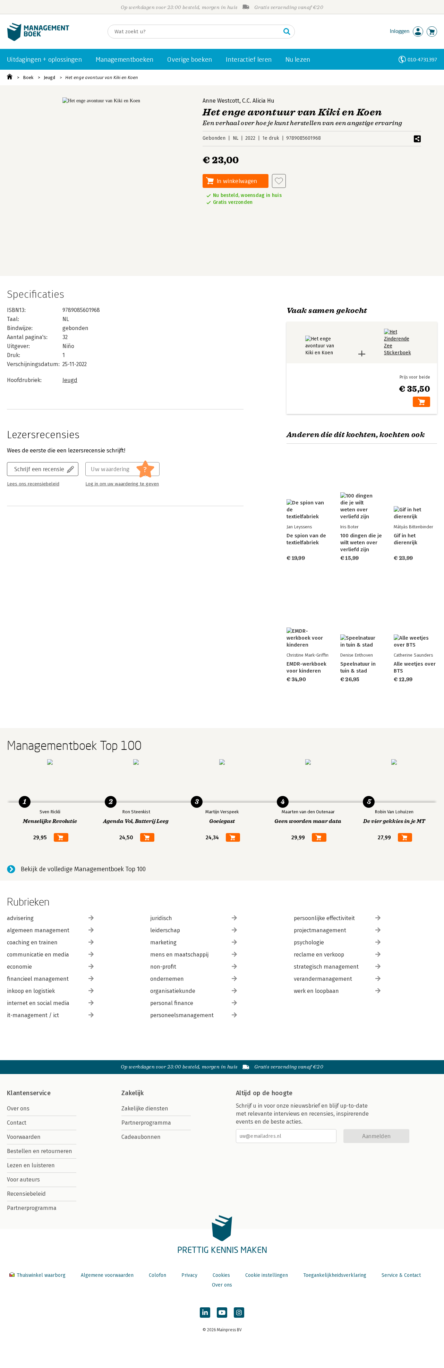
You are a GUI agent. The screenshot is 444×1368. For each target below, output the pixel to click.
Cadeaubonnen (141, 1137)
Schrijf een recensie (39, 469)
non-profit (163, 966)
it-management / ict (33, 1015)
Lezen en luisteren (31, 1165)
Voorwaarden (24, 1137)
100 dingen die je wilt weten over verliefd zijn (361, 543)
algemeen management (38, 930)
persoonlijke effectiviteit (324, 918)
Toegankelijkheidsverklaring (334, 1275)
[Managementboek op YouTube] (222, 1312)
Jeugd (49, 77)
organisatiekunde (172, 991)
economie (19, 966)
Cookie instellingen (266, 1275)
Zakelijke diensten (144, 1108)
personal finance (171, 1003)
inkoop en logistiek (31, 991)
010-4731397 (422, 59)
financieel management (38, 979)
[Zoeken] (287, 31)
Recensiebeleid (26, 1193)
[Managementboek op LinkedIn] (205, 1312)
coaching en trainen (32, 942)
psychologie (309, 942)
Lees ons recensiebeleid (33, 484)
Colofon (157, 1275)
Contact (16, 1122)
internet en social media (38, 1003)
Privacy (189, 1275)
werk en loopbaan (316, 991)
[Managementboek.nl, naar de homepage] (38, 39)
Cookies (221, 1275)
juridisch (161, 918)
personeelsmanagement (182, 1015)
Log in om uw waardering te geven (122, 484)
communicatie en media (38, 954)
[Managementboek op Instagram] (239, 1312)
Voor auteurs (23, 1179)
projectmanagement (320, 930)
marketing (163, 942)
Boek (28, 77)
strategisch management (326, 966)
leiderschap (165, 930)
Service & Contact (401, 1275)
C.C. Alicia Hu (258, 100)
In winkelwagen (237, 181)
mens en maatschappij (179, 954)
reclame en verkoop (319, 954)
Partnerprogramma (32, 1208)
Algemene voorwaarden (107, 1275)
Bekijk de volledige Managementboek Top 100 (83, 869)
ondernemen (167, 979)
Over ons (18, 1108)
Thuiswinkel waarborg (41, 1275)
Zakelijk (132, 1093)
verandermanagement (323, 979)
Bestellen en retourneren (39, 1151)
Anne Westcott (221, 100)
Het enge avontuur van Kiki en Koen (101, 77)
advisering (20, 918)
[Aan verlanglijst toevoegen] (279, 181)
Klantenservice (29, 1093)
